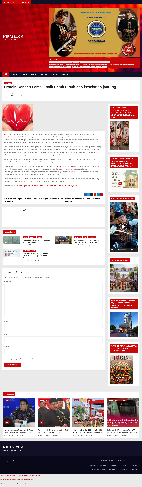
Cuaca (25, 237)
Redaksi (134, 469)
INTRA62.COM (12, 36)
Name (6, 322)
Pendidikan (92, 237)
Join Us (125, 465)
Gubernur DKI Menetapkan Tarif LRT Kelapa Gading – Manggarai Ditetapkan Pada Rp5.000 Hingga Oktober (122, 432)
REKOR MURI (86, 64)
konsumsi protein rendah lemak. (67, 166)
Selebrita (54, 74)
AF (14, 93)
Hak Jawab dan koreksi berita (98, 465)
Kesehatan (8, 83)
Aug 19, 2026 (78, 245)
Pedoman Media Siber (98, 469)
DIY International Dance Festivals (127, 461)
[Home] (5, 74)
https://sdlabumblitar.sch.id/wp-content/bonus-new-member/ (20, 475)
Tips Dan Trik (66, 74)
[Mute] (132, 250)
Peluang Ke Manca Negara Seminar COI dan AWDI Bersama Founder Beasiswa (113, 64)
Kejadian (83, 400)
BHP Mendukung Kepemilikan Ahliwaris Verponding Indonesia (90, 66)
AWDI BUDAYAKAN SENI (106, 461)
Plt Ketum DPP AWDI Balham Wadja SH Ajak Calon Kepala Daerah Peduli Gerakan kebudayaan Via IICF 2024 (79, 62)
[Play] (112, 250)
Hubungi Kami (114, 465)
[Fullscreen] (135, 250)
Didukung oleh (6, 461)
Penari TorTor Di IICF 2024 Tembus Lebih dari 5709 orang (65, 64)
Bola (33, 74)
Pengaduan (112, 469)
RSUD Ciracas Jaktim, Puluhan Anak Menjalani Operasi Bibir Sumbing (35, 255)
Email (6, 334)
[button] (139, 74)
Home (92, 461)
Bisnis (23, 74)
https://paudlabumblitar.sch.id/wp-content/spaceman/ (18, 484)
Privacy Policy (124, 469)
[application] (124, 226)
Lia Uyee (37, 245)
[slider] (122, 249)
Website (7, 346)
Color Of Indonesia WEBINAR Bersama (60, 66)
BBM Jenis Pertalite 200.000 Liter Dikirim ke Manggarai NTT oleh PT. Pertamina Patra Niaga (88, 432)
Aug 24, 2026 (27, 245)
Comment (8, 281)
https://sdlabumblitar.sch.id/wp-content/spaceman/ (17, 480)
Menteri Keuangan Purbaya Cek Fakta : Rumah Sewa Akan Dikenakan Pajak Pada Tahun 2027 (18, 432)
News (13, 74)
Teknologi (43, 74)
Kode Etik (134, 465)
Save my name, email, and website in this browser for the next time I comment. (32, 359)
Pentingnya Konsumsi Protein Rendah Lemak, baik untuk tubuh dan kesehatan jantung (48, 186)
